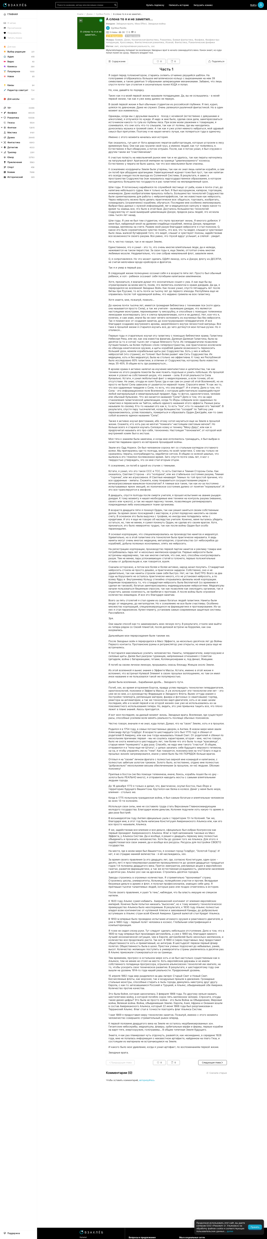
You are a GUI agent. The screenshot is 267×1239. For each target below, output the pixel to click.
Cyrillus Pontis (103, 14)
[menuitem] (18, 14)
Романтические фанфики (202, 42)
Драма (11, 137)
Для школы (13, 99)
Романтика (165, 39)
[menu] (18, 95)
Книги (80, 14)
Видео (10, 61)
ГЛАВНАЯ (12, 14)
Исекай (169, 42)
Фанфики (199, 39)
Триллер (11, 152)
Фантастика (181, 42)
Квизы (10, 85)
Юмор (10, 157)
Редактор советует (17, 90)
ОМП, (116, 46)
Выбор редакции (16, 51)
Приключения (14, 162)
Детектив (12, 147)
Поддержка (13, 1233)
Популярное (13, 71)
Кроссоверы (126, 42)
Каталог (83, 1237)
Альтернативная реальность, (135, 46)
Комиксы (12, 66)
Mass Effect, (141, 23)
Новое (10, 76)
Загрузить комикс (203, 5)
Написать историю (179, 5)
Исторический (15, 177)
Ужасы (11, 122)
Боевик (119, 39)
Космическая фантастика (145, 39)
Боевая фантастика (183, 39)
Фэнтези (11, 127)
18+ (9, 107)
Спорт (10, 167)
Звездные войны (157, 23)
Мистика (12, 132)
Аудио (10, 56)
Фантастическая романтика (149, 42)
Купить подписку (155, 5)
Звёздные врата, (125, 23)
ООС (153, 46)
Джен (90, 14)
